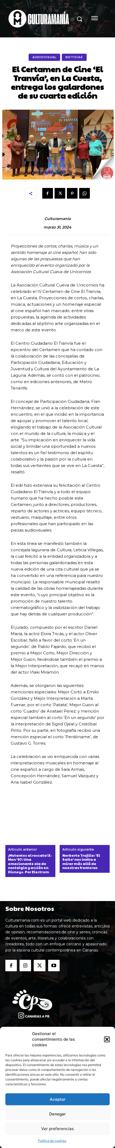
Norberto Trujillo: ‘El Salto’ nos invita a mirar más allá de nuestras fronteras (81, 862)
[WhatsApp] (84, 193)
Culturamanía (57, 219)
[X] (60, 193)
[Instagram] (25, 965)
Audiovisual (44, 57)
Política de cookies (52, 1141)
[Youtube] (54, 965)
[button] (107, 1039)
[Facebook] (47, 193)
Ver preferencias (57, 1128)
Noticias (74, 57)
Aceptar (58, 1099)
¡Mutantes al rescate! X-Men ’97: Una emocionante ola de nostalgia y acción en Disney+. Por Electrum (30, 864)
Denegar (57, 1113)
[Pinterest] (72, 193)
